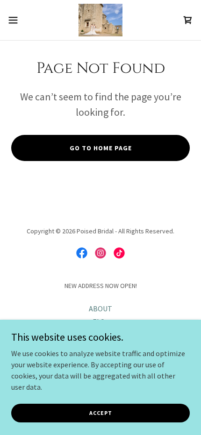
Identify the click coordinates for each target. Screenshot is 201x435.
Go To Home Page (101, 148)
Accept (100, 412)
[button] (18, 20)
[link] (100, 20)
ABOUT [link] (100, 308)
